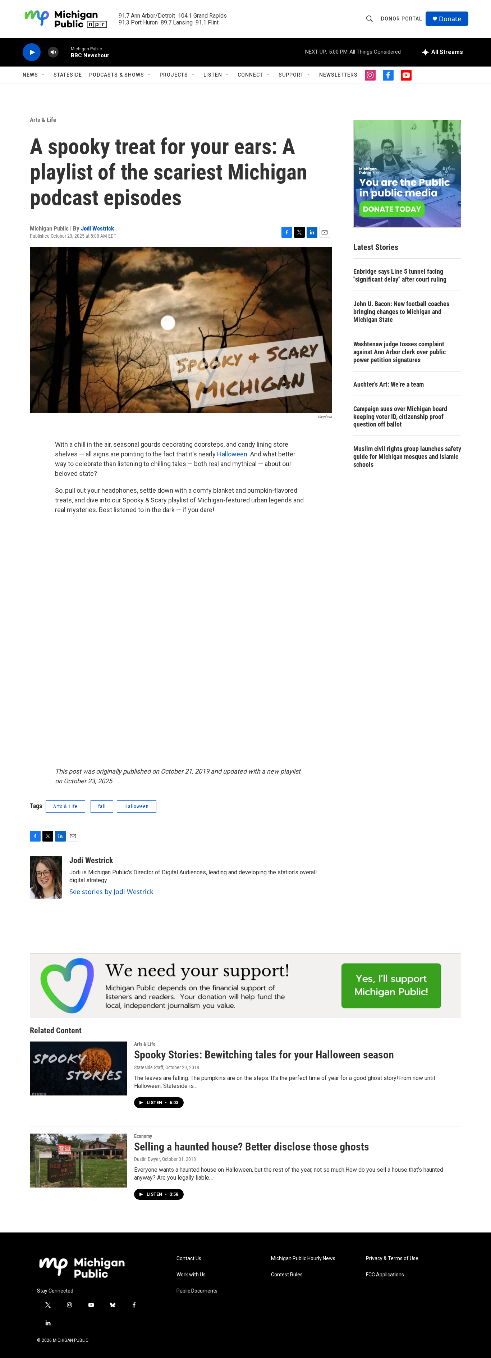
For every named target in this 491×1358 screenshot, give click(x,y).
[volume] (53, 52)
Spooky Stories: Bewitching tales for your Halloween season (264, 1054)
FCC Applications (385, 1274)
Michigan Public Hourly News (303, 1258)
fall (102, 806)
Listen (212, 75)
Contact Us (188, 1258)
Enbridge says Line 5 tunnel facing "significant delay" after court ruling (399, 275)
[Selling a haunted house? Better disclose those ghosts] (78, 1161)
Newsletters (338, 75)
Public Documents (196, 1291)
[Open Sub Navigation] (43, 75)
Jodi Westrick (97, 228)
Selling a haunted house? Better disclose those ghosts (251, 1146)
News (30, 75)
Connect (250, 75)
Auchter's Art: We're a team (388, 384)
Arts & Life (43, 119)
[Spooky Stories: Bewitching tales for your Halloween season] (78, 1068)
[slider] (65, 52)
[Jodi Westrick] (46, 877)
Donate (450, 19)
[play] (31, 52)
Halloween (232, 454)
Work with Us (191, 1274)
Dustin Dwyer (147, 1159)
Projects (174, 75)
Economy (143, 1136)
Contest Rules (287, 1274)
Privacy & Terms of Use (392, 1258)
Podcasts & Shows (116, 75)
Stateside (68, 75)
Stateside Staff (148, 1067)
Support (291, 75)
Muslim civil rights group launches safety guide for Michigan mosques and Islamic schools (407, 456)
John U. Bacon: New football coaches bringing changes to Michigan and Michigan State (401, 311)
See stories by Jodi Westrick (111, 891)
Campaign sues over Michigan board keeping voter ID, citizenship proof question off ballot (400, 416)
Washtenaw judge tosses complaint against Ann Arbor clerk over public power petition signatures (399, 352)
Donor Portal (401, 19)
